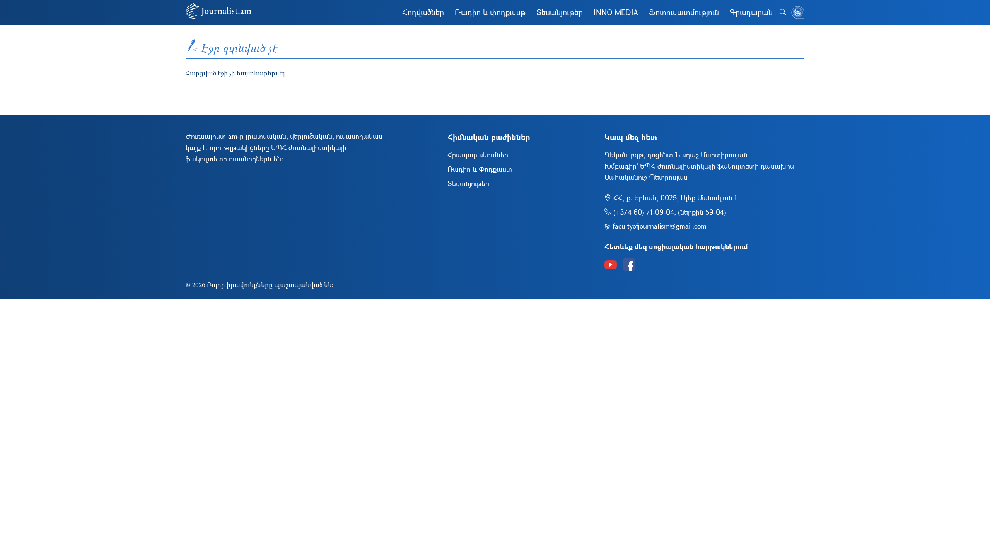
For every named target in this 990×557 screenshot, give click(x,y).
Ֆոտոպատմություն (684, 12)
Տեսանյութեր (559, 12)
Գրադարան (751, 12)
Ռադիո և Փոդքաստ (479, 169)
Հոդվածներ (423, 12)
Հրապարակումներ (477, 154)
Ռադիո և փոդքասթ (490, 12)
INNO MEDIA (616, 12)
